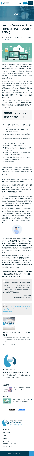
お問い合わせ (20, 4)
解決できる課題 (6, 432)
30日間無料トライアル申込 (9, 444)
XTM (8, 39)
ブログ (4, 435)
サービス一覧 (6, 429)
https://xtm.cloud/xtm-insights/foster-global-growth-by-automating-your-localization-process (17, 308)
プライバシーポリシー (8, 446)
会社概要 (5, 438)
